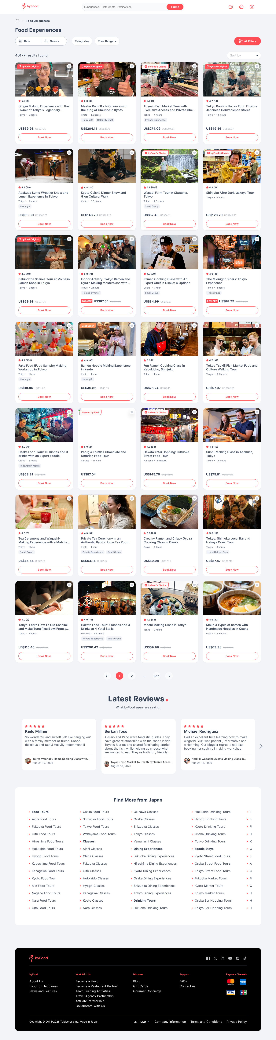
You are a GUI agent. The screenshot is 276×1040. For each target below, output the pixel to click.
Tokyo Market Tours (209, 893)
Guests (54, 41)
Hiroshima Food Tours (47, 841)
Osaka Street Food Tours (212, 863)
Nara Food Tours (44, 900)
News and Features (43, 991)
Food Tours (40, 812)
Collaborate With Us (90, 1006)
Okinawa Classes (146, 812)
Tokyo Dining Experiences (152, 893)
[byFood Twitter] (215, 958)
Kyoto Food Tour (44, 878)
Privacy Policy (236, 1022)
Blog (136, 981)
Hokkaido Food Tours (47, 849)
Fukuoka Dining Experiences (154, 856)
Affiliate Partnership (90, 1001)
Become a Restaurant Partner (97, 986)
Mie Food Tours (43, 886)
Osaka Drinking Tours (210, 834)
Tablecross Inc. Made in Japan (79, 1021)
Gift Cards (140, 986)
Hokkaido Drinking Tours (212, 812)
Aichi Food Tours (44, 819)
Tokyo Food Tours (96, 826)
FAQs (183, 981)
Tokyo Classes (144, 834)
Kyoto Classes (93, 900)
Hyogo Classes (94, 886)
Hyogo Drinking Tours (210, 819)
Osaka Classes (144, 819)
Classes (89, 841)
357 (156, 676)
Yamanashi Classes (147, 841)
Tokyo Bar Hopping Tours (213, 908)
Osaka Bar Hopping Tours (213, 900)
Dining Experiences (148, 849)
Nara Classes (92, 908)
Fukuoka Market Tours (211, 878)
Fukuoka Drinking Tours (150, 908)
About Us (36, 981)
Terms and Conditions (206, 1022)
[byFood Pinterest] (237, 958)
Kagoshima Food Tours (48, 863)
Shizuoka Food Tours (98, 819)
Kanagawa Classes (96, 893)
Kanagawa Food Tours (48, 871)
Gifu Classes (92, 871)
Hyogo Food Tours (45, 856)
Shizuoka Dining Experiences (154, 886)
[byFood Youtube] (230, 958)
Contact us (187, 986)
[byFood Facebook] (208, 958)
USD (143, 1021)
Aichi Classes (92, 849)
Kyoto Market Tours (209, 886)
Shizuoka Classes (146, 826)
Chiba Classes (93, 856)
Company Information (170, 1022)
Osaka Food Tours (96, 812)
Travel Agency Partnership (95, 996)
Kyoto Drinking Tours (210, 826)
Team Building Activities (93, 991)
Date (27, 41)
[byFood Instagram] (222, 958)
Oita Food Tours (43, 908)
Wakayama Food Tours (99, 834)
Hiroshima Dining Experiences (155, 863)
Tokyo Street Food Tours (212, 871)
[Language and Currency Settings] (230, 7)
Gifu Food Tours (43, 834)
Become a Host (87, 981)
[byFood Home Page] (30, 8)
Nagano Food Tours (46, 893)
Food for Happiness (43, 986)
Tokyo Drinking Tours (210, 841)
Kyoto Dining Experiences (152, 871)
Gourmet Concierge (147, 991)
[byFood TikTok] (245, 958)
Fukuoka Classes (95, 863)
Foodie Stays (204, 849)
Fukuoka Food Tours (46, 826)
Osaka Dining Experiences (152, 878)
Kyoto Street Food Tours (212, 856)
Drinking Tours (145, 900)
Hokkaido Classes (96, 878)
